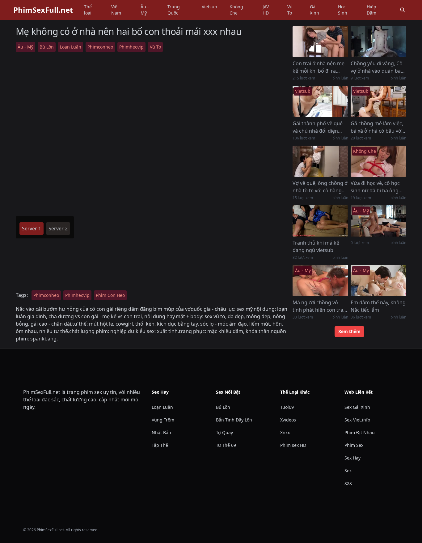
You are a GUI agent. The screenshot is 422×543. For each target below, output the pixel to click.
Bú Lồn (47, 47)
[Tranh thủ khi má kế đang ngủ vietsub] (320, 221)
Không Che (236, 10)
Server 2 (58, 228)
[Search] (402, 10)
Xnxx (285, 432)
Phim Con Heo (110, 295)
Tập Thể (160, 445)
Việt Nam (116, 10)
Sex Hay (352, 458)
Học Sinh (342, 10)
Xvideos (288, 420)
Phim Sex (353, 445)
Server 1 (31, 228)
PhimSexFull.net (43, 10)
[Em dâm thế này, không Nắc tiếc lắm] (378, 280)
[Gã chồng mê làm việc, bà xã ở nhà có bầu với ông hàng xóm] (378, 101)
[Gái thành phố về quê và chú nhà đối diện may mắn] (320, 101)
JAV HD (266, 10)
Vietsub (209, 7)
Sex (348, 470)
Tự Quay (224, 432)
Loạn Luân (70, 47)
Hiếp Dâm (371, 10)
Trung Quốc (173, 10)
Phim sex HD (293, 445)
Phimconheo (100, 47)
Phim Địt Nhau (359, 432)
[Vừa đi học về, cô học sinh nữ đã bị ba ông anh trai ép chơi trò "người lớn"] (378, 161)
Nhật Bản (161, 432)
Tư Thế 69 (226, 445)
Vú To (290, 10)
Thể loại (88, 10)
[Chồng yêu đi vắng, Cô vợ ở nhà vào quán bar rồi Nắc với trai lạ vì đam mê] (378, 41)
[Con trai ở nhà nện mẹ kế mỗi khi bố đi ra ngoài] (320, 41)
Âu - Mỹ (145, 10)
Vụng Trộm (163, 420)
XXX (348, 483)
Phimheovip (131, 47)
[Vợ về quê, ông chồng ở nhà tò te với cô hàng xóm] (320, 161)
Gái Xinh (314, 10)
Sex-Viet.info (357, 420)
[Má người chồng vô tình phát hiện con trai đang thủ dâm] (320, 280)
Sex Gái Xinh (357, 407)
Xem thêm (349, 331)
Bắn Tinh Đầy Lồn (234, 420)
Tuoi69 (287, 407)
